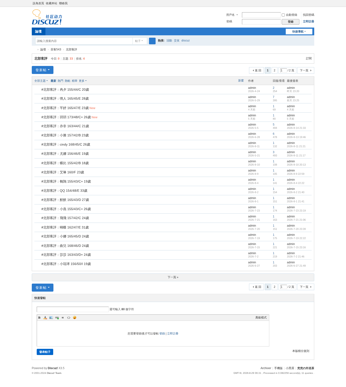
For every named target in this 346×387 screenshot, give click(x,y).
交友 (177, 40)
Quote (62, 317)
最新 (53, 80)
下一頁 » (173, 277)
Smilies (74, 317)
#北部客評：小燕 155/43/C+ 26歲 (66, 209)
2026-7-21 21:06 (296, 219)
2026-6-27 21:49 (296, 265)
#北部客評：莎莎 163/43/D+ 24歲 (66, 255)
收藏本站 (51, 3)
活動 (169, 40)
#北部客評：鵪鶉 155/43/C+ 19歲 (66, 181)
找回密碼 (308, 14)
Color (45, 317)
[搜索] (152, 41)
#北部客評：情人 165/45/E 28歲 (65, 98)
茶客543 (56, 49)
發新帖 (41, 70)
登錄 (162, 333)
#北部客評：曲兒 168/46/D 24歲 (65, 246)
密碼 (229, 21)
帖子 (138, 41)
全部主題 (40, 80)
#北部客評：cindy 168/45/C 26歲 (65, 144)
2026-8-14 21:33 (296, 127)
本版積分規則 (300, 351)
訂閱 (309, 58)
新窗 (241, 80)
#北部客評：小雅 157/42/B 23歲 (65, 135)
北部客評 (71, 49)
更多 (81, 80)
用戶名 (230, 14)
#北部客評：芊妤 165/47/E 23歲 (65, 108)
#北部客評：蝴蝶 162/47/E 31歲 (65, 227)
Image (51, 317)
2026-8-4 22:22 (295, 183)
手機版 (278, 368)
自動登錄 (291, 14)
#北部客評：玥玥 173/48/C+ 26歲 (66, 117)
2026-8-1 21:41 (295, 201)
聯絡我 (63, 3)
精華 (74, 80)
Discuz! (53, 368)
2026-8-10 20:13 (296, 164)
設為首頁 (38, 3)
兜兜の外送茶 (34, 49)
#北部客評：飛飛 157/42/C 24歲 (65, 218)
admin (252, 88)
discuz (185, 40)
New (92, 108)
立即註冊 (308, 21)
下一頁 (304, 70)
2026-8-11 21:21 (296, 146)
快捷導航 (298, 31)
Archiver (266, 368)
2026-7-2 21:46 (295, 256)
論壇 (38, 31)
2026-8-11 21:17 (296, 155)
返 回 (258, 70)
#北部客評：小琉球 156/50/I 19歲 (66, 264)
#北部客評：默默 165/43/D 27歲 (65, 200)
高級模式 (261, 317)
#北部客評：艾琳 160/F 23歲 (62, 172)
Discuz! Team (54, 373)
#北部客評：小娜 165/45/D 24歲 (65, 236)
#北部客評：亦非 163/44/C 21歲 (65, 126)
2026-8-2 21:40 (295, 192)
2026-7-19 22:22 (296, 238)
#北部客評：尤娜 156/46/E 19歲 (65, 153)
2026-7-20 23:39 (296, 229)
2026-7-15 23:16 (296, 247)
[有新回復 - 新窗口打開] (38, 89)
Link (57, 317)
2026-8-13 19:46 (296, 137)
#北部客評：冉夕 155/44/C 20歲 (65, 89)
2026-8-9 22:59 (295, 173)
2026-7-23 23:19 (296, 210)
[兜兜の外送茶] (47, 22)
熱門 (60, 80)
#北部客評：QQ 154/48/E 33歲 (64, 190)
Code (68, 317)
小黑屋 (290, 368)
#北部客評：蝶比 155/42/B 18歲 (65, 163)
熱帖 (67, 80)
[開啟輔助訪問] (313, 3)
